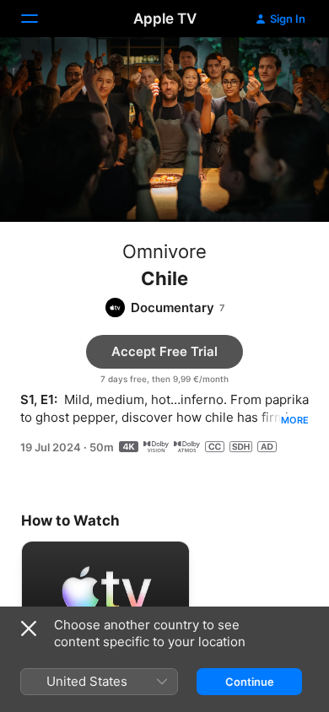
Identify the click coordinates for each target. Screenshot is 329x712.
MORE (295, 420)
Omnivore (164, 251)
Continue (249, 681)
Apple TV (165, 18)
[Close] (28, 628)
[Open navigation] (39, 18)
